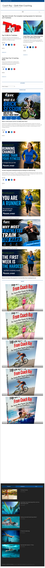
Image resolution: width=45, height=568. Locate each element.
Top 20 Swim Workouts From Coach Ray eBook (12, 422)
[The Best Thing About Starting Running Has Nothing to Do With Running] (22, 155)
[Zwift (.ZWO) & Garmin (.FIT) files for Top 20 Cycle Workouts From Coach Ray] (22, 354)
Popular (8, 486)
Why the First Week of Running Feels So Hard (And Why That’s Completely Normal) (19, 278)
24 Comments (23, 505)
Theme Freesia (20, 564)
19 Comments (23, 518)
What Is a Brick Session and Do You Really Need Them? (14, 121)
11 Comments (23, 546)
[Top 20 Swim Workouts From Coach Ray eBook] (22, 410)
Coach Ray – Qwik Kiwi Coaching (17, 5)
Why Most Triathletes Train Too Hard (9, 248)
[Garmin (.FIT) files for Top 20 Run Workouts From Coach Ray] (22, 297)
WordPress (23, 564)
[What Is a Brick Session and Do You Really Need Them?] (22, 106)
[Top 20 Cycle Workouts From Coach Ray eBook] (22, 382)
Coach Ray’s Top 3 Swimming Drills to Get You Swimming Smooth (33, 37)
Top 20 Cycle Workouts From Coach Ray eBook (12, 394)
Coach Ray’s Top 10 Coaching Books (10, 58)
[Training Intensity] (9, 489)
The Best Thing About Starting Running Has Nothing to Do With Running (18, 170)
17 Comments (23, 532)
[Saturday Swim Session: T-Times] (11, 544)
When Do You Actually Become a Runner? (10, 218)
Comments (22, 486)
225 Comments (23, 491)
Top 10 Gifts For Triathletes (9, 35)
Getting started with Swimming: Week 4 (28, 517)
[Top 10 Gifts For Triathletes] (12, 27)
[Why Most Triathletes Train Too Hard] (22, 232)
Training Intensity (24, 490)
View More (5, 52)
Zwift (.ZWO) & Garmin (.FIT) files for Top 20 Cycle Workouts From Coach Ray (17, 366)
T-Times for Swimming (25, 531)
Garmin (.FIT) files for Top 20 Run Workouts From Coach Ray (14, 310)
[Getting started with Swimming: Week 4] (11, 517)
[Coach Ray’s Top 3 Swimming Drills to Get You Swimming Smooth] (33, 28)
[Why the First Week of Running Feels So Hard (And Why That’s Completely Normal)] (22, 262)
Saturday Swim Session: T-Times (27, 545)
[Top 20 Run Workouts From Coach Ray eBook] (22, 325)
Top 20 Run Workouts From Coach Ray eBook (11, 338)
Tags (36, 486)
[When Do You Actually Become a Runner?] (22, 202)
